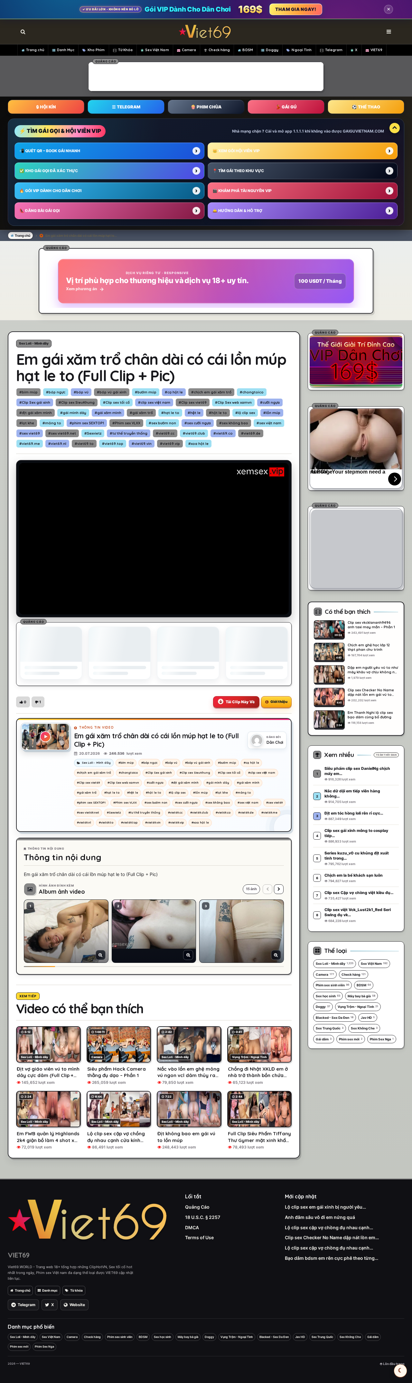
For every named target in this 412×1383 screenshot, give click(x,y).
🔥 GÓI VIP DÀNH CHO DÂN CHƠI (50, 190)
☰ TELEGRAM (126, 106)
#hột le (194, 412)
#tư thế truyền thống (128, 433)
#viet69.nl (57, 443)
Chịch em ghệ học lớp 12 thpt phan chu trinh (369, 647)
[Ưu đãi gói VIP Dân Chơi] (356, 361)
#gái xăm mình (108, 412)
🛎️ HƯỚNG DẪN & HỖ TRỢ (237, 210)
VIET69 (376, 50)
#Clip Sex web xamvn (233, 402)
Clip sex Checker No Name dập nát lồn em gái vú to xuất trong (371, 692)
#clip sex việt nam (154, 402)
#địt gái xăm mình (35, 412)
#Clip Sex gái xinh (34, 402)
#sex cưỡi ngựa (197, 423)
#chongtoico (252, 392)
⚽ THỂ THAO (366, 106)
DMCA (192, 1227)
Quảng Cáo (197, 1207)
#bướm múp (145, 392)
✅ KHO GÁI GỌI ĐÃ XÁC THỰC (48, 170)
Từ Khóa (125, 50)
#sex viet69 (29, 433)
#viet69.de (250, 433)
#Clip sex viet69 (193, 402)
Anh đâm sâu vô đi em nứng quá (320, 1217)
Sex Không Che (364, 1028)
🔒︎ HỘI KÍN (46, 106)
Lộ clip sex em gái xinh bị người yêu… (325, 1207)
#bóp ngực (55, 392)
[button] (23, 701)
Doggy (272, 50)
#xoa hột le (198, 443)
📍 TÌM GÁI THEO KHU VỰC (238, 170)
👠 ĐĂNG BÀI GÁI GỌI (39, 210)
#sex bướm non (162, 423)
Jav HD (368, 1017)
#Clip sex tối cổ (116, 402)
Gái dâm (324, 1039)
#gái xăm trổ (141, 412)
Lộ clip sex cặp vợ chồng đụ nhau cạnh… (329, 1227)
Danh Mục (65, 50)
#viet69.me (29, 443)
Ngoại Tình (302, 50)
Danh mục (50, 1290)
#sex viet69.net (62, 433)
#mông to (51, 423)
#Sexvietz (92, 433)
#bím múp (28, 392)
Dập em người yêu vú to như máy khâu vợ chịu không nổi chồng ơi (373, 669)
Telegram (334, 50)
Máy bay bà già (361, 996)
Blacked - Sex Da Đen (334, 1017)
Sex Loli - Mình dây (34, 343)
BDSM (247, 50)
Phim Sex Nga (382, 1039)
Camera (189, 50)
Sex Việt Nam (157, 50)
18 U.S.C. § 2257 (202, 1217)
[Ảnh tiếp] (279, 889)
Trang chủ (35, 50)
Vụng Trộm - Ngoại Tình (358, 1007)
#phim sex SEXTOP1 (87, 423)
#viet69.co (223, 433)
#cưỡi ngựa (270, 402)
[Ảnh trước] (267, 889)
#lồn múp (271, 412)
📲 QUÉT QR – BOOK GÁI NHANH (49, 150)
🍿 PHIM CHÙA (206, 106)
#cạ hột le (174, 392)
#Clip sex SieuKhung (77, 402)
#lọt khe (26, 423)
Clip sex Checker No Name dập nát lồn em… (332, 1237)
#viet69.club (194, 433)
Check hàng (219, 50)
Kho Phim (96, 50)
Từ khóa (76, 1290)
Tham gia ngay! (295, 9)
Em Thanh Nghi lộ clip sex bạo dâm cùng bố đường (370, 714)
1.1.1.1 (298, 131)
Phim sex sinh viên (332, 985)
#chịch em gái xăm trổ (211, 392)
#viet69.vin (142, 443)
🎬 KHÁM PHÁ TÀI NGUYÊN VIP (242, 190)
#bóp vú (81, 392)
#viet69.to (84, 443)
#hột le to (218, 412)
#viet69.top (112, 443)
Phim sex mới (350, 1039)
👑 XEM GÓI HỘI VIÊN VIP (236, 150)
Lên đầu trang (393, 1364)
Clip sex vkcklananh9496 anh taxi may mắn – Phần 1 (371, 624)
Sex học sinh (328, 996)
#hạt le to (170, 412)
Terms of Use (199, 1237)
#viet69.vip (170, 443)
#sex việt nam (269, 423)
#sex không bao (233, 423)
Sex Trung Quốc (329, 1028)
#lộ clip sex (245, 412)
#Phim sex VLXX (126, 423)
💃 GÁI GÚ (286, 106)
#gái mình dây (73, 412)
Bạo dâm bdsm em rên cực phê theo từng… (331, 1258)
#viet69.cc (165, 433)
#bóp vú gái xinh (111, 392)
